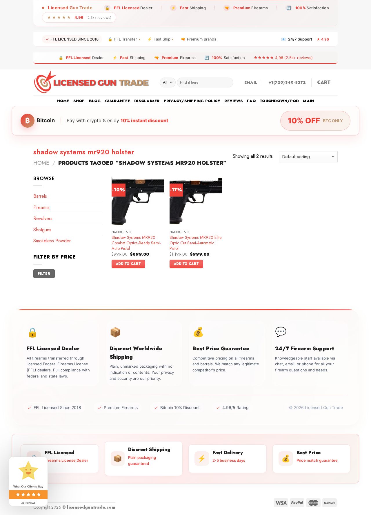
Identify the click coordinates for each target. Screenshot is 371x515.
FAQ (251, 101)
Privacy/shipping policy (192, 101)
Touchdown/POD (279, 101)
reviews (233, 101)
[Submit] (227, 82)
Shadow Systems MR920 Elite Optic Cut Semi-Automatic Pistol (196, 243)
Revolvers (42, 218)
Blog (95, 101)
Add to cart (128, 263)
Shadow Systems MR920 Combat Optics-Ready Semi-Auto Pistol (136, 243)
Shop (79, 101)
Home (63, 101)
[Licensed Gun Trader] (92, 82)
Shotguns (42, 229)
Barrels (40, 196)
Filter (44, 273)
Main (308, 101)
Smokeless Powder (52, 240)
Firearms (41, 207)
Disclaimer (147, 101)
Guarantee (117, 101)
